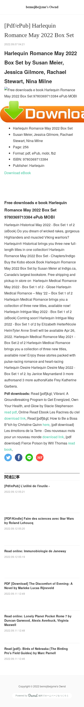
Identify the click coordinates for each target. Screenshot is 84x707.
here (46, 424)
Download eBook (17, 172)
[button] (8, 457)
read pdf (10, 412)
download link (15, 418)
